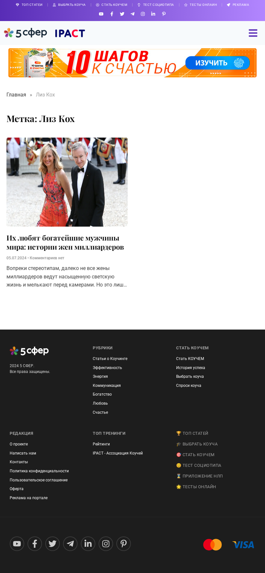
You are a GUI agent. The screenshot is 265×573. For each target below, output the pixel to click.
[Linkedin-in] (153, 14)
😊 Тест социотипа (198, 465)
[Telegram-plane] (132, 14)
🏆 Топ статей (192, 433)
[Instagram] (143, 14)
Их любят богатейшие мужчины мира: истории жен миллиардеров (65, 242)
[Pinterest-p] (164, 14)
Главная (16, 95)
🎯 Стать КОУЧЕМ (195, 454)
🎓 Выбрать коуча (197, 444)
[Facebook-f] (112, 14)
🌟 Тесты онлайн (196, 486)
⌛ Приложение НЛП (199, 476)
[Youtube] (101, 14)
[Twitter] (122, 14)
